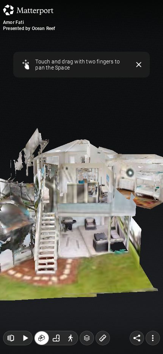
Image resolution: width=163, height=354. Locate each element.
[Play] (25, 338)
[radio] (41, 338)
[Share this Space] (137, 338)
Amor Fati (13, 22)
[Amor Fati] (81, 177)
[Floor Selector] (87, 338)
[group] (56, 338)
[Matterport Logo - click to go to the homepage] (28, 10)
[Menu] (153, 338)
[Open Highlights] (10, 338)
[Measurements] (103, 338)
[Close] (139, 64)
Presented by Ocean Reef (29, 28)
